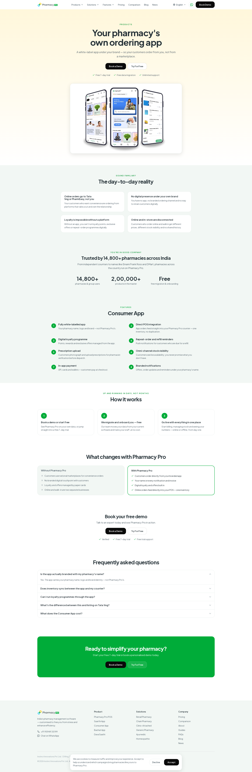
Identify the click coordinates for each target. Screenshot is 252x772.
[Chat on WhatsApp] (192, 5)
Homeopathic (143, 738)
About (181, 725)
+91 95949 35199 (49, 731)
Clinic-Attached (144, 725)
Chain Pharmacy (144, 721)
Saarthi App (99, 721)
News (155, 4)
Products (75, 4)
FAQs (180, 734)
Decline (156, 762)
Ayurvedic (141, 734)
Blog (146, 4)
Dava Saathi (99, 734)
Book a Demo (116, 66)
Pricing (121, 4)
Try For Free (137, 66)
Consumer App (101, 725)
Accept (171, 762)
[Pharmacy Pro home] (47, 4)
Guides (181, 730)
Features (107, 4)
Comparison (134, 4)
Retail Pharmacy (144, 717)
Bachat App (99, 730)
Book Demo (205, 4)
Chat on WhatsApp (50, 735)
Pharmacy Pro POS (103, 717)
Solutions (91, 4)
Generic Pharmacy (145, 730)
